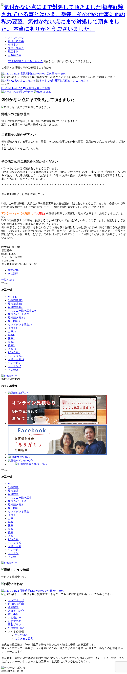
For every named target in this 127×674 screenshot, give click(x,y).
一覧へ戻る (8, 279)
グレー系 (14, 362)
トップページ (16, 600)
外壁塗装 (15, 300)
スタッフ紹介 (16, 48)
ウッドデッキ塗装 (20, 324)
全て (12, 296)
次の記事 (13, 273)
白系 (12, 331)
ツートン (14, 366)
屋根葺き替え (16, 317)
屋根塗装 (15, 303)
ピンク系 (14, 352)
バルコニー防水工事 (22, 310)
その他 (13, 369)
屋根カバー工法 (18, 314)
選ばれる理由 (16, 41)
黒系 (11, 335)
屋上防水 (14, 321)
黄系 (11, 345)
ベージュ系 (15, 355)
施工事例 (13, 51)
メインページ (16, 37)
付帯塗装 (15, 307)
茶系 (12, 349)
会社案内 (13, 44)
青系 (11, 338)
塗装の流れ (21, 635)
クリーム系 (16, 359)
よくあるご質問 (24, 638)
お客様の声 (14, 55)
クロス (12, 328)
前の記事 (13, 270)
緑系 (11, 342)
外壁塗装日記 (16, 628)
